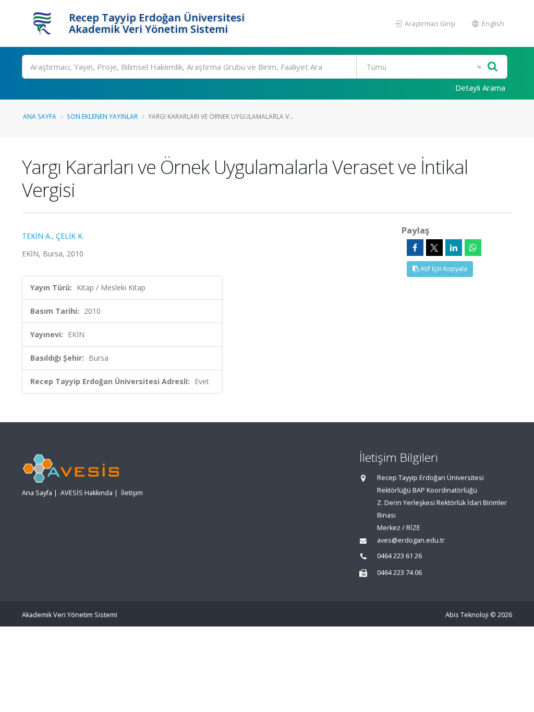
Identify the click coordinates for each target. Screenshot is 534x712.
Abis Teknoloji (467, 614)
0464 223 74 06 (399, 572)
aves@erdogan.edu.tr (411, 540)
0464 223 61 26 (399, 555)
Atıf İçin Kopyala (443, 268)
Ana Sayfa (39, 116)
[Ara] (492, 67)
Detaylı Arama (480, 87)
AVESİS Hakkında (86, 492)
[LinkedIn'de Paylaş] (453, 247)
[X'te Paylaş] (434, 247)
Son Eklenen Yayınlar (102, 116)
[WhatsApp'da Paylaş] (473, 247)
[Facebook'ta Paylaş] (415, 247)
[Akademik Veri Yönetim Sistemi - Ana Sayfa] (44, 23)
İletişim (132, 492)
